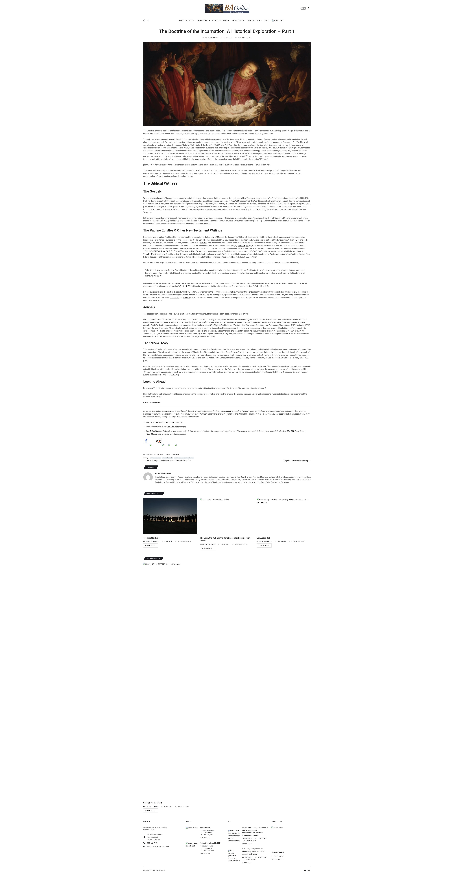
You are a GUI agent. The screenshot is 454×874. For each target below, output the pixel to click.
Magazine (202, 20)
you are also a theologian (230, 411)
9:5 (247, 245)
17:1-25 (262, 209)
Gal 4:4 (203, 243)
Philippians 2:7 (151, 319)
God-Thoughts (158, 454)
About (189, 20)
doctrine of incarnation (183, 458)
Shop (267, 20)
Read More (149, 545)
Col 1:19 (258, 286)
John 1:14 (235, 201)
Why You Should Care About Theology (166, 422)
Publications (220, 20)
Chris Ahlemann (208, 830)
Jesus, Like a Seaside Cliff (210, 843)
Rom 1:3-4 (294, 240)
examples (273, 221)
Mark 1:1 (257, 221)
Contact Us (253, 20)
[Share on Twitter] (152, 447)
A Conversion (205, 827)
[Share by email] (177, 447)
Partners (237, 20)
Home (181, 20)
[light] (303, 8)
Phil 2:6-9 (157, 276)
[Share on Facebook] (146, 441)
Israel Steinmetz (211, 38)
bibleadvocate (207, 846)
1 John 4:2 (174, 297)
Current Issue (277, 852)
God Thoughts (173, 427)
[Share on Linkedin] (171, 447)
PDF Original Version (151, 402)
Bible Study (155, 458)
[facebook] (144, 20)
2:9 (266, 286)
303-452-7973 (152, 843)
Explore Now (276, 859)
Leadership (175, 454)
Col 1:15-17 (184, 286)
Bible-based (167, 458)
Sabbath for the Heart (152, 803)
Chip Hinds (248, 838)
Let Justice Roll (263, 538)
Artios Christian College (159, 431)
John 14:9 (254, 209)
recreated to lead (173, 411)
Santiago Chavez (152, 806)
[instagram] (148, 20)
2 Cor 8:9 (173, 251)
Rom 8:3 (241, 245)
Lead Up (167, 454)
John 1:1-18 (149, 209)
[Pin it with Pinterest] (165, 447)
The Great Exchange (152, 538)
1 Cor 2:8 (164, 251)
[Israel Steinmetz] (148, 477)
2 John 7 (186, 297)
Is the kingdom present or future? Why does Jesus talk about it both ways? (253, 851)
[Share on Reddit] (159, 441)
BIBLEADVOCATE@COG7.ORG (158, 846)
